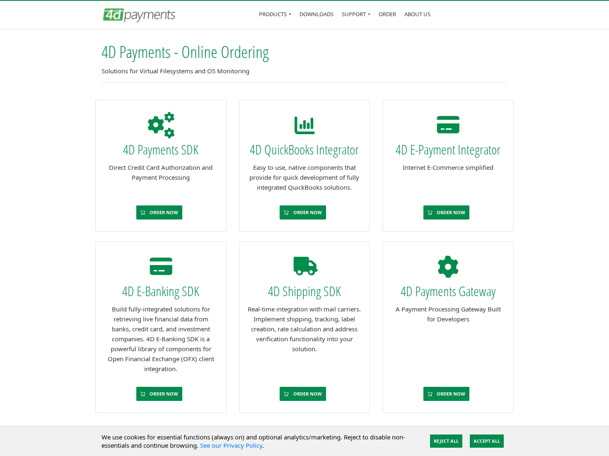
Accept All (487, 441)
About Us (417, 14)
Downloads (317, 14)
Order (387, 14)
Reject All (446, 441)
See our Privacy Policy (231, 445)
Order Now (163, 212)
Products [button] (273, 14)
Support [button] (354, 14)
